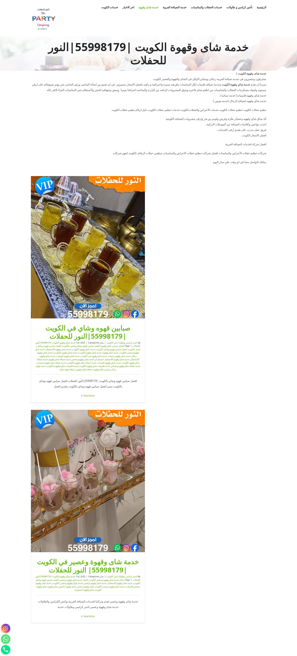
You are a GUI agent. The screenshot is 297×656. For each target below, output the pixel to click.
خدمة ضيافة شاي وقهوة (60, 359)
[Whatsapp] (5, 639)
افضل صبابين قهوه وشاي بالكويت (111, 349)
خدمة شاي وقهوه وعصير (83, 359)
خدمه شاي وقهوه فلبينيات (109, 362)
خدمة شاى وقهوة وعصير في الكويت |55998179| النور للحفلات (88, 481)
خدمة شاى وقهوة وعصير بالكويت (67, 583)
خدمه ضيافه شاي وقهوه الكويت (81, 362)
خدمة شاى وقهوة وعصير (95, 583)
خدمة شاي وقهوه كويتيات (68, 356)
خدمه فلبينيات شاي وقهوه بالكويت (62, 365)
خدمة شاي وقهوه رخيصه (119, 356)
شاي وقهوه (53, 586)
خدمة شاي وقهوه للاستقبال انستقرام (112, 359)
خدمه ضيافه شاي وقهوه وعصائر (51, 362)
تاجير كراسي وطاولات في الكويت (122, 342)
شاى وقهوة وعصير (85, 586)
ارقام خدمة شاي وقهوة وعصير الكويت (106, 579)
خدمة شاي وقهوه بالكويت (66, 352)
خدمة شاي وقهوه (110, 352)
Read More (89, 395)
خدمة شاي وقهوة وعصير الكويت (110, 586)
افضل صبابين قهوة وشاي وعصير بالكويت (81, 345)
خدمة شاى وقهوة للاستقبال (120, 583)
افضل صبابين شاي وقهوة (112, 345)
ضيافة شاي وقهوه (84, 369)
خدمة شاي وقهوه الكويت (90, 352)
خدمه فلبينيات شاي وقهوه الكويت (94, 365)
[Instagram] (5, 628)
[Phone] (5, 649)
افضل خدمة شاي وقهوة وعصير (74, 579)
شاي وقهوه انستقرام (84, 589)
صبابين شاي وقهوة (102, 369)
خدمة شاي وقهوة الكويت (83, 349)
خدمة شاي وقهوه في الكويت (94, 356)
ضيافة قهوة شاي (67, 369)
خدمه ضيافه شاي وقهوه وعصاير (125, 365)
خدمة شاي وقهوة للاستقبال (58, 349)
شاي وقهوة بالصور (67, 586)
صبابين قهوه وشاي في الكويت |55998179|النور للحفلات (88, 247)
